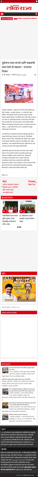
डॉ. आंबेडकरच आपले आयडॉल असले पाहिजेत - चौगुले (27, 218)
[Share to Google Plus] (16, 202)
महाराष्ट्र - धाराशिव (11, 75)
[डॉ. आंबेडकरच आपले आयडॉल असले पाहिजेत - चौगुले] (27, 207)
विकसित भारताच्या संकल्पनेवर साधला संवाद (18, 414)
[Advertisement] (19, 40)
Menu (1, 1)
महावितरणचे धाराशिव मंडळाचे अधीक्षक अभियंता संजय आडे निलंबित (16, 379)
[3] (20, 227)
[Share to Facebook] (13, 202)
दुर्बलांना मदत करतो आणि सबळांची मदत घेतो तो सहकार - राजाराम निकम (18, 66)
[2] (19, 227)
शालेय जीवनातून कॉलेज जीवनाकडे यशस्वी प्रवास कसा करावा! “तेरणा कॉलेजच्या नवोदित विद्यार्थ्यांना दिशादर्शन (22, 404)
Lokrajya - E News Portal (8, 475)
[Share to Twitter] (15, 202)
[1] (17, 227)
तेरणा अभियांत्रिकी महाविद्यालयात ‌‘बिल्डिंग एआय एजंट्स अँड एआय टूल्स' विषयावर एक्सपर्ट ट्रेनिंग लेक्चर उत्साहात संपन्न (22, 390)
